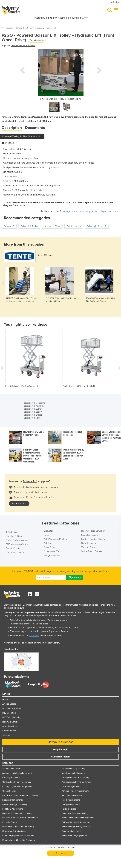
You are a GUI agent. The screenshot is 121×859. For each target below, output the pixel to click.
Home (5, 699)
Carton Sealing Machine (17, 540)
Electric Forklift (13, 548)
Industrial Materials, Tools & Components (20, 817)
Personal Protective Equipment (75, 791)
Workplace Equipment (71, 831)
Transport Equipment (71, 804)
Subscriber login (60, 756)
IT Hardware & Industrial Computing (18, 826)
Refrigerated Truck (52, 555)
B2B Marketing (9, 713)
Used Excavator (89, 543)
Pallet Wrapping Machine (55, 539)
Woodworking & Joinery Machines (76, 826)
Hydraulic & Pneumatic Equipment (17, 813)
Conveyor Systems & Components (17, 786)
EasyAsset (34, 635)
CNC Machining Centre (17, 544)
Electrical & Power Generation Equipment (20, 795)
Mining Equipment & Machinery (75, 777)
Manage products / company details (80, 211)
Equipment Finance (15, 552)
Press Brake (49, 547)
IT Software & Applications (14, 831)
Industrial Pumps (9, 822)
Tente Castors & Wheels (23, 45)
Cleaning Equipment (11, 777)
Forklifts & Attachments (12, 809)
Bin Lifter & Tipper (14, 536)
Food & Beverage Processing (14, 804)
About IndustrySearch (11, 708)
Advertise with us (9, 726)
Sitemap (6, 735)
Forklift (46, 535)
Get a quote (60, 853)
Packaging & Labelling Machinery (76, 782)
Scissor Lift (51, 28)
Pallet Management (70, 786)
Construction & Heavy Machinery (29, 28)
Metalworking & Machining (73, 773)
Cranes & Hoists (9, 791)
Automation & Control (11, 768)
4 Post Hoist (11, 532)
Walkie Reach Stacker (91, 551)
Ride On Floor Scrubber (93, 531)
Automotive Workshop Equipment (17, 773)
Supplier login (60, 749)
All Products (7, 28)
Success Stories (9, 730)
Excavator (48, 531)
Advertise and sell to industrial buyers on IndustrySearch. (32, 642)
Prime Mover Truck (52, 551)
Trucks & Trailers (69, 809)
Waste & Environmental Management (78, 817)
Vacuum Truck (88, 547)
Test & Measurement (71, 800)
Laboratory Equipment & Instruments (18, 835)
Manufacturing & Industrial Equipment (18, 840)
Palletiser (47, 543)
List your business (60, 742)
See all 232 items (45, 255)
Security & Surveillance (72, 795)
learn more (19, 503)
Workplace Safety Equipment (74, 835)
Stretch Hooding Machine (93, 539)
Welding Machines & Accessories (76, 822)
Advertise (115, 2)
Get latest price (37, 40)
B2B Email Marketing (11, 717)
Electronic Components (12, 800)
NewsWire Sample (10, 722)
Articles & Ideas (9, 704)
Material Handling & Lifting (73, 768)
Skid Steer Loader (90, 535)
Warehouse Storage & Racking (75, 813)
